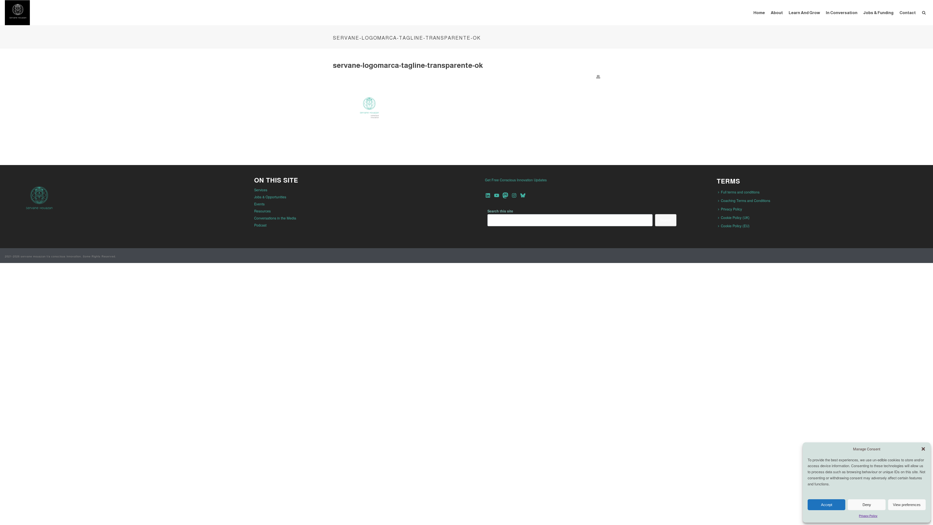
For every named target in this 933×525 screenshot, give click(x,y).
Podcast (260, 225)
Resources (262, 211)
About (777, 12)
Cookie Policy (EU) (735, 225)
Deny (867, 505)
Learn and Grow (804, 12)
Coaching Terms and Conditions (745, 200)
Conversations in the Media (275, 218)
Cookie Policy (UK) (735, 217)
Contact (907, 12)
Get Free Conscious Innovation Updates (516, 179)
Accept (826, 505)
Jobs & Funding (878, 12)
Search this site (500, 211)
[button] (923, 448)
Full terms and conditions (740, 192)
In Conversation (841, 12)
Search (665, 220)
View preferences (907, 505)
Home (759, 12)
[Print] (598, 76)
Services (260, 190)
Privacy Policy (868, 516)
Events (259, 204)
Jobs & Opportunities (270, 197)
